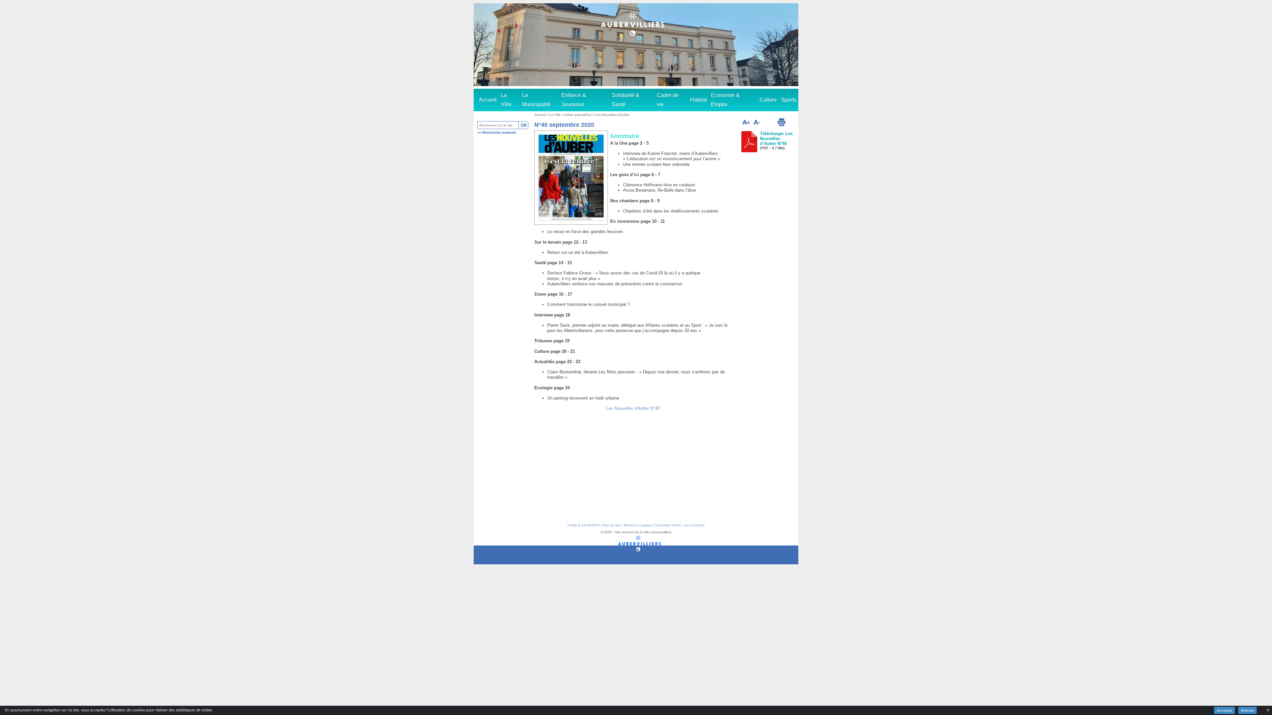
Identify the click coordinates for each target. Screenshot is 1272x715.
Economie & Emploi (725, 99)
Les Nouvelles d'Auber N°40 (633, 408)
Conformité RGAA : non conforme (679, 525)
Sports (788, 100)
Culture (768, 100)
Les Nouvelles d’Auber (612, 115)
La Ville (506, 99)
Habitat (698, 100)
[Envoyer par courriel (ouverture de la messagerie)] (768, 123)
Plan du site (612, 525)
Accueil (488, 100)
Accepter (1224, 710)
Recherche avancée (499, 132)
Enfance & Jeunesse (573, 99)
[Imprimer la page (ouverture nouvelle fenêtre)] (781, 122)
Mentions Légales (637, 525)
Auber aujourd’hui (578, 115)
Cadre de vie (668, 99)
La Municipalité (536, 99)
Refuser (1247, 710)
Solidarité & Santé (625, 99)
